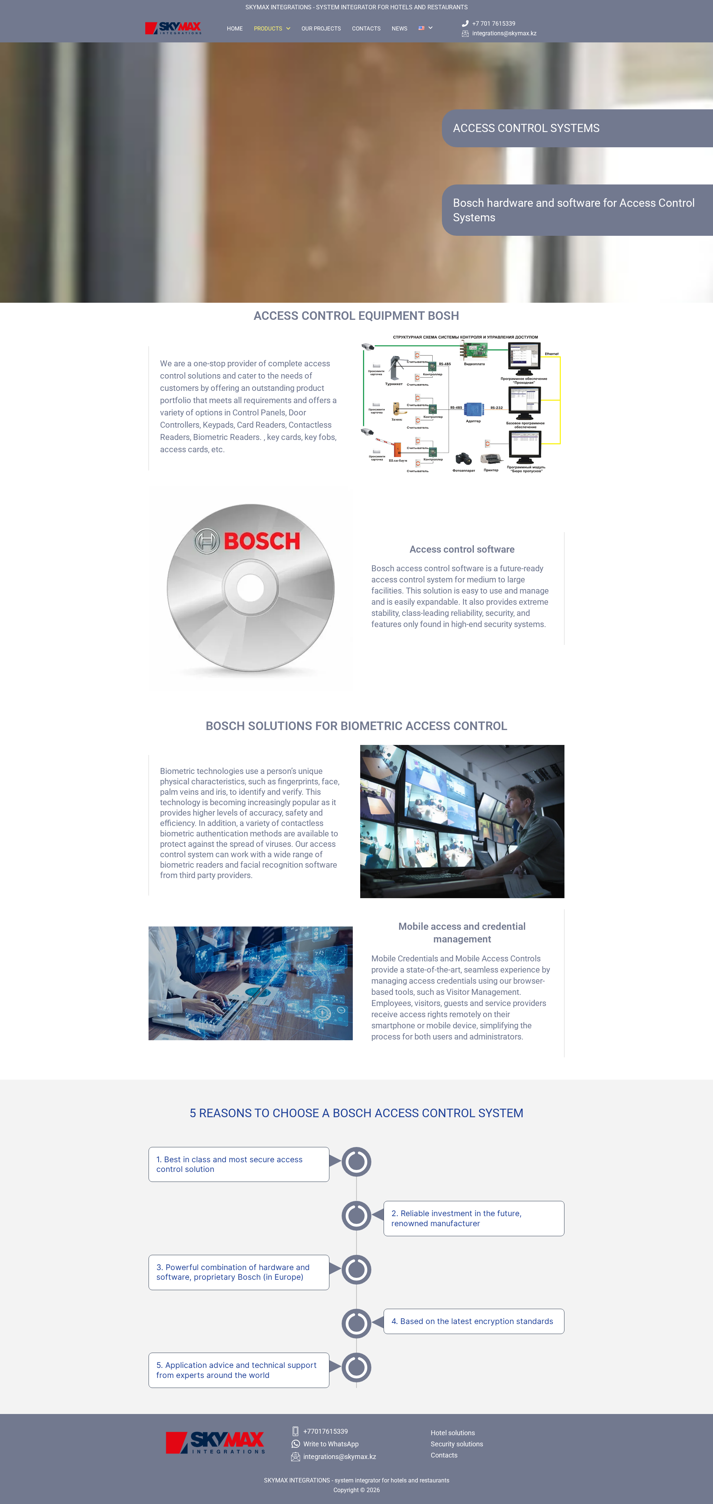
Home (235, 28)
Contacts (366, 28)
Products (268, 28)
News (399, 28)
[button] (272, 28)
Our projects (321, 28)
